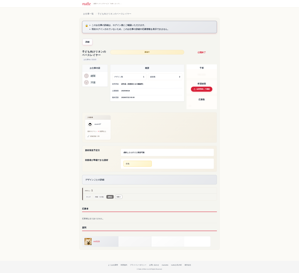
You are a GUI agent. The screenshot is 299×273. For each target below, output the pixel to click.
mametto (165, 265)
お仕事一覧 (88, 14)
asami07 (97, 124)
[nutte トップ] (86, 3)
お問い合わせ (154, 265)
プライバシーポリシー (138, 265)
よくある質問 (113, 265)
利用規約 (124, 265)
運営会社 (188, 265)
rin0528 (96, 241)
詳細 (87, 42)
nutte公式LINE (176, 265)
